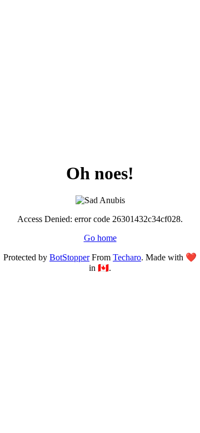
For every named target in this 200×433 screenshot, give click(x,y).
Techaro (127, 257)
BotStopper (69, 257)
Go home (100, 238)
